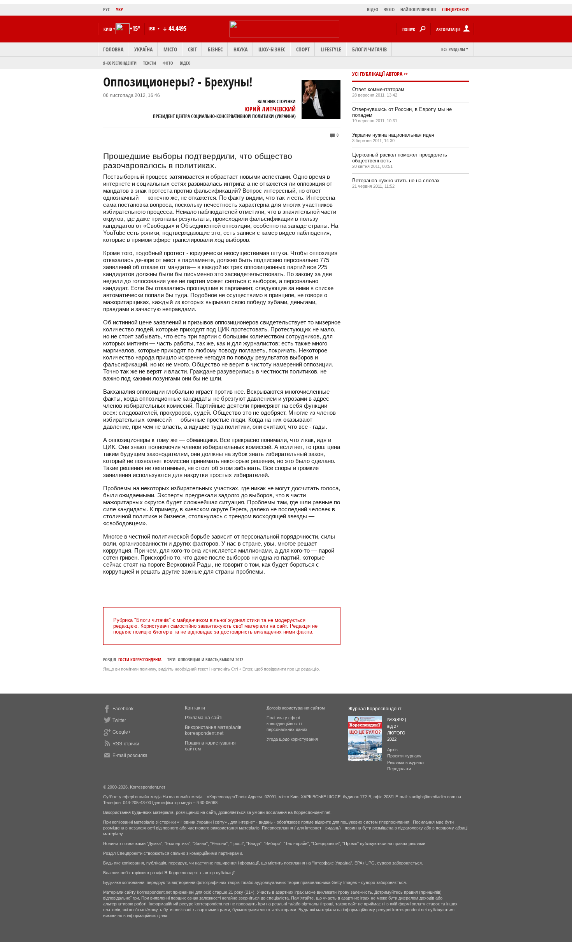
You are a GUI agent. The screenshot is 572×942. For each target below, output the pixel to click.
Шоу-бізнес (271, 49)
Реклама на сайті (204, 717)
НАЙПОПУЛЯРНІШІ (418, 9)
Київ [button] (108, 29)
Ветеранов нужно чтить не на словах (396, 180)
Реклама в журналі (405, 762)
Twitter (119, 720)
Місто (170, 49)
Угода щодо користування (292, 739)
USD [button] (152, 29)
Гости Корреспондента (139, 659)
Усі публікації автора (377, 73)
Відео (185, 63)
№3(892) (396, 719)
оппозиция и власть (198, 659)
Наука (240, 49)
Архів (392, 749)
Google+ (121, 732)
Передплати (399, 768)
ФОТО (389, 9)
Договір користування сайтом (296, 708)
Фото (168, 63)
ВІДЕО (372, 9)
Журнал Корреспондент (375, 708)
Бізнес (215, 49)
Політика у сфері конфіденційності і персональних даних (287, 723)
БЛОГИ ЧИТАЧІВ (369, 49)
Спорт (303, 49)
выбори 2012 (231, 659)
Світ (192, 49)
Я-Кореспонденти (120, 63)
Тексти (149, 63)
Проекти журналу (404, 756)
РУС (106, 9)
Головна (113, 49)
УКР (119, 9)
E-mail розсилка (129, 755)
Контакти (195, 708)
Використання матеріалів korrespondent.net (213, 730)
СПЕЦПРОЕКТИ (455, 9)
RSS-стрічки (125, 744)
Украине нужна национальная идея (393, 135)
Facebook (122, 708)
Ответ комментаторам (378, 89)
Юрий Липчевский (270, 109)
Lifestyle (331, 49)
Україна (143, 49)
